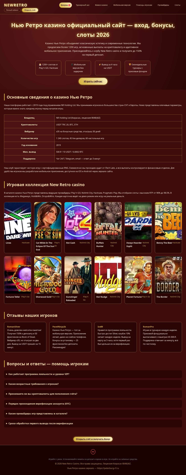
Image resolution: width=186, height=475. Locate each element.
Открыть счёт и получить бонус (93, 439)
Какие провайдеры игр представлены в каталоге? (37, 413)
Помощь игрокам (144, 5)
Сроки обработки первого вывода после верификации (40, 423)
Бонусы (65, 5)
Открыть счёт (30, 10)
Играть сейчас (93, 81)
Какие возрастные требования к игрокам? (33, 383)
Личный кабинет (12, 10)
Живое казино (101, 5)
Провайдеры (163, 5)
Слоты (177, 5)
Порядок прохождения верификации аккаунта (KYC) (39, 403)
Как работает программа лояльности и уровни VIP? (38, 374)
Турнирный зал (82, 5)
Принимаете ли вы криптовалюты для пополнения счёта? (42, 393)
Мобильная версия (121, 5)
